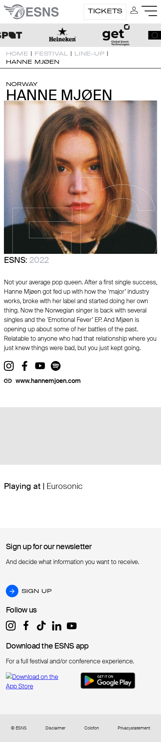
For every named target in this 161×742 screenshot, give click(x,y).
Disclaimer (55, 728)
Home (17, 53)
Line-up (89, 53)
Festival (51, 53)
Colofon (91, 728)
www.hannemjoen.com (48, 381)
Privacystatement (134, 728)
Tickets (105, 11)
